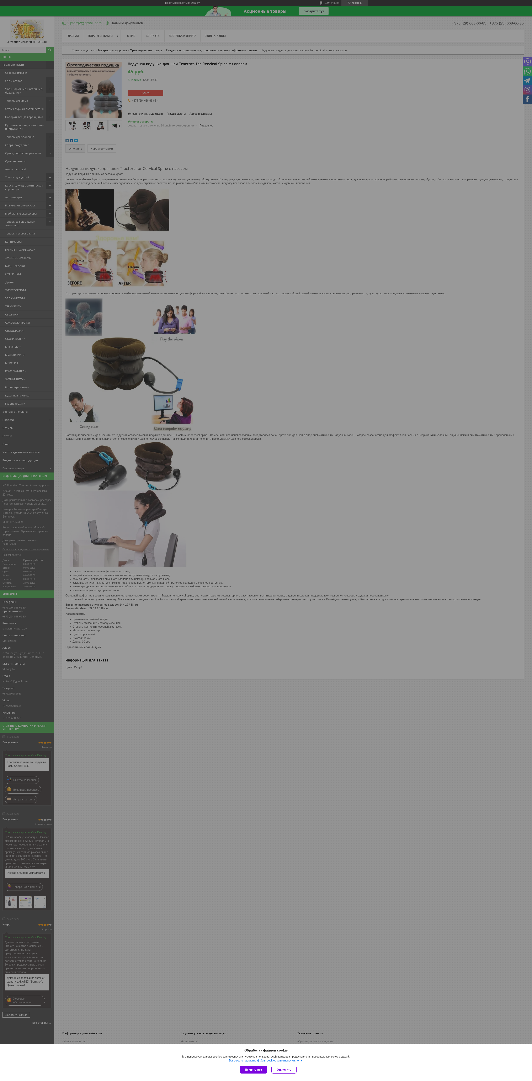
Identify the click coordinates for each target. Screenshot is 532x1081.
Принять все (253, 1069)
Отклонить (284, 1069)
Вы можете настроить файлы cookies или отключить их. (264, 1060)
